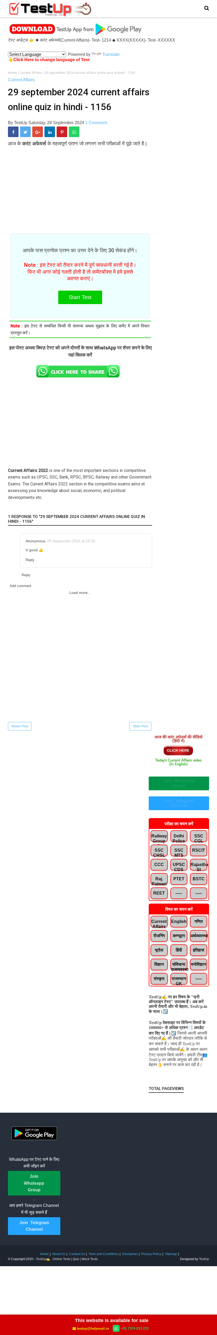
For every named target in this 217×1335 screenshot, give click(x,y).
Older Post (140, 726)
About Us (58, 1254)
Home (44, 1254)
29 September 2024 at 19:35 (71, 541)
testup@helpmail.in (93, 1329)
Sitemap (171, 1254)
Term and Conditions (104, 1254)
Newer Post (19, 726)
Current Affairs (21, 80)
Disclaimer (130, 1254)
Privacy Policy (151, 1254)
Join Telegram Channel (179, 803)
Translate (111, 54)
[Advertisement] (80, 187)
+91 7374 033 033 (134, 1329)
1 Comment (96, 122)
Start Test (80, 297)
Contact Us (77, 1254)
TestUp (204, 1259)
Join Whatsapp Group (179, 783)
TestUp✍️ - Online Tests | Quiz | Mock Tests (67, 1259)
